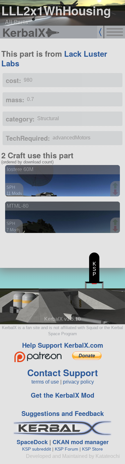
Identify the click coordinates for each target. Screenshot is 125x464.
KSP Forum (66, 449)
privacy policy (78, 382)
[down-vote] (116, 192)
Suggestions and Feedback (62, 413)
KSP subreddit (36, 449)
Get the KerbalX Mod (62, 395)
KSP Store (92, 449)
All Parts (16, 22)
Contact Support (62, 372)
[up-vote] (116, 186)
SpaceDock (32, 442)
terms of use (45, 382)
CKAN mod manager (81, 442)
